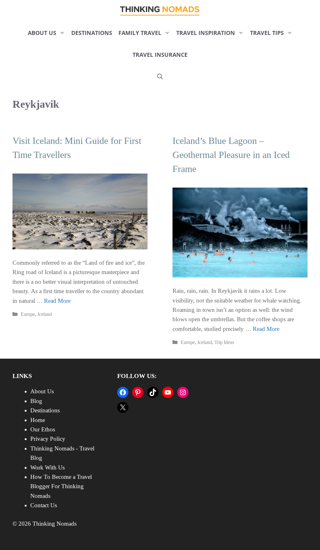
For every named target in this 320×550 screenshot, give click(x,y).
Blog (36, 401)
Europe (28, 314)
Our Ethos (42, 429)
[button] (160, 76)
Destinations (91, 33)
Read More (57, 300)
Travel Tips (267, 33)
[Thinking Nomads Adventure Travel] (160, 11)
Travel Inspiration (205, 33)
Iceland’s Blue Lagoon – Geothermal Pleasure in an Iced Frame (231, 154)
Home (37, 420)
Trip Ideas (224, 342)
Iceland (45, 314)
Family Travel (139, 33)
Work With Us (47, 467)
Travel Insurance (160, 54)
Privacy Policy (47, 438)
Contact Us (43, 505)
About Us (42, 33)
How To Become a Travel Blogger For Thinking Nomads (61, 486)
